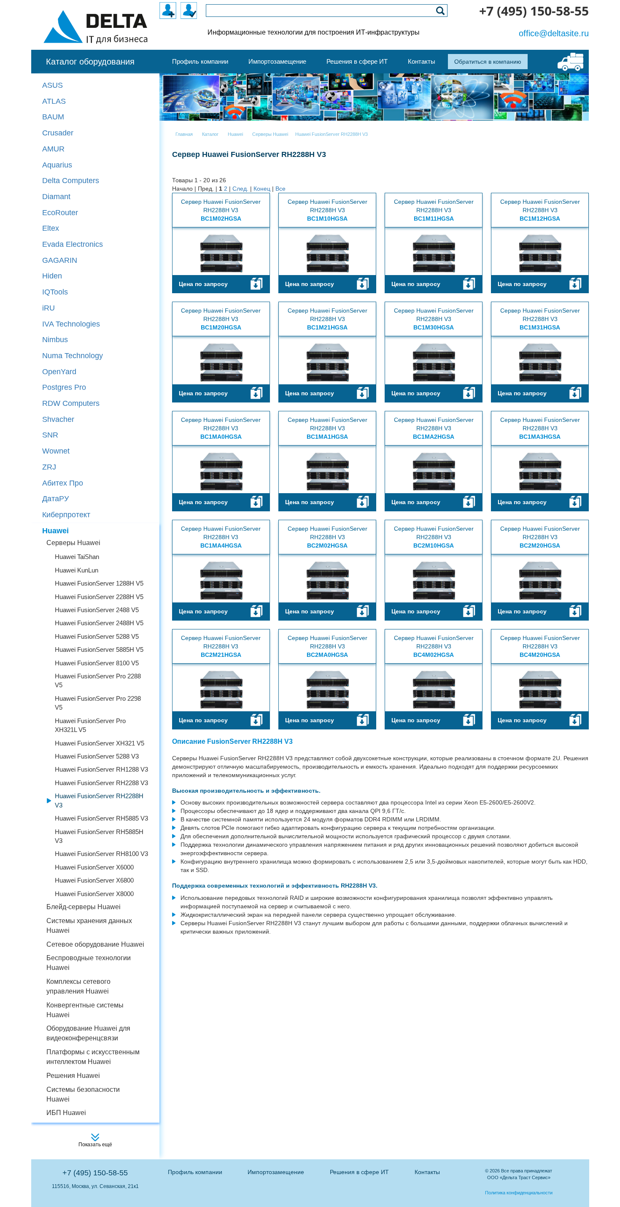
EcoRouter (60, 212)
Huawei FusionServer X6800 (94, 880)
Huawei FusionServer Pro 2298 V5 (98, 703)
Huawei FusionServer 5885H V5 (99, 649)
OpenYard (59, 371)
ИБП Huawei (66, 1112)
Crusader (57, 133)
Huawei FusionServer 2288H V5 (99, 596)
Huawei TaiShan (77, 556)
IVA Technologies (71, 324)
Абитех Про (62, 483)
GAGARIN (59, 260)
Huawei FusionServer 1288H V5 (99, 583)
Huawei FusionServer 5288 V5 (97, 636)
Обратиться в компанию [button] (487, 61)
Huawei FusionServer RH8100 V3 (101, 853)
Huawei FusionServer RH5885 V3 (101, 818)
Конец (261, 188)
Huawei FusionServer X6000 (94, 867)
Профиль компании (195, 1172)
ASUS (52, 85)
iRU (48, 308)
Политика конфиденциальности (519, 1192)
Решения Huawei (73, 1075)
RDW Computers (71, 403)
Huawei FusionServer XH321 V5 (99, 743)
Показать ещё (95, 1145)
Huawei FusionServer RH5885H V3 (99, 836)
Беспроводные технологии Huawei (88, 962)
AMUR (53, 149)
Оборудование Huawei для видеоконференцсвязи (88, 1033)
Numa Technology (72, 355)
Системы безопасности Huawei (83, 1094)
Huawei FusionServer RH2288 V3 (101, 782)
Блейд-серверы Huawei (83, 906)
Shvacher (58, 419)
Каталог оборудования (90, 61)
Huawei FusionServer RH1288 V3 (101, 769)
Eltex (50, 228)
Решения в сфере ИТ (359, 1172)
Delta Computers (70, 180)
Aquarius (57, 165)
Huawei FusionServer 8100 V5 (97, 663)
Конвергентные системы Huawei (85, 1010)
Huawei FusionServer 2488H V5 (99, 622)
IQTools (55, 292)
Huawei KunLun (76, 570)
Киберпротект (66, 514)
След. (240, 188)
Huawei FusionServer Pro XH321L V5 (90, 725)
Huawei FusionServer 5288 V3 (97, 756)
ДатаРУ (55, 498)
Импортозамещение (276, 1172)
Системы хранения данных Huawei (89, 925)
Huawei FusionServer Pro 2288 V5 (98, 680)
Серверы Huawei (73, 542)
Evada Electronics (72, 244)
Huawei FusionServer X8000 (94, 893)
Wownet (56, 451)
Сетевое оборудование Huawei (95, 944)
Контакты (427, 1172)
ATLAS (54, 101)
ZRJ (49, 467)
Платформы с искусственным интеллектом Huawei (93, 1056)
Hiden (52, 276)
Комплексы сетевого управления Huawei (78, 986)
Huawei (55, 531)
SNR (50, 435)
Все (280, 188)
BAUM (53, 117)
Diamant (56, 196)
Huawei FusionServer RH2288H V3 (99, 800)
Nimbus (55, 339)
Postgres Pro (64, 387)
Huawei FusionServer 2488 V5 (97, 609)
